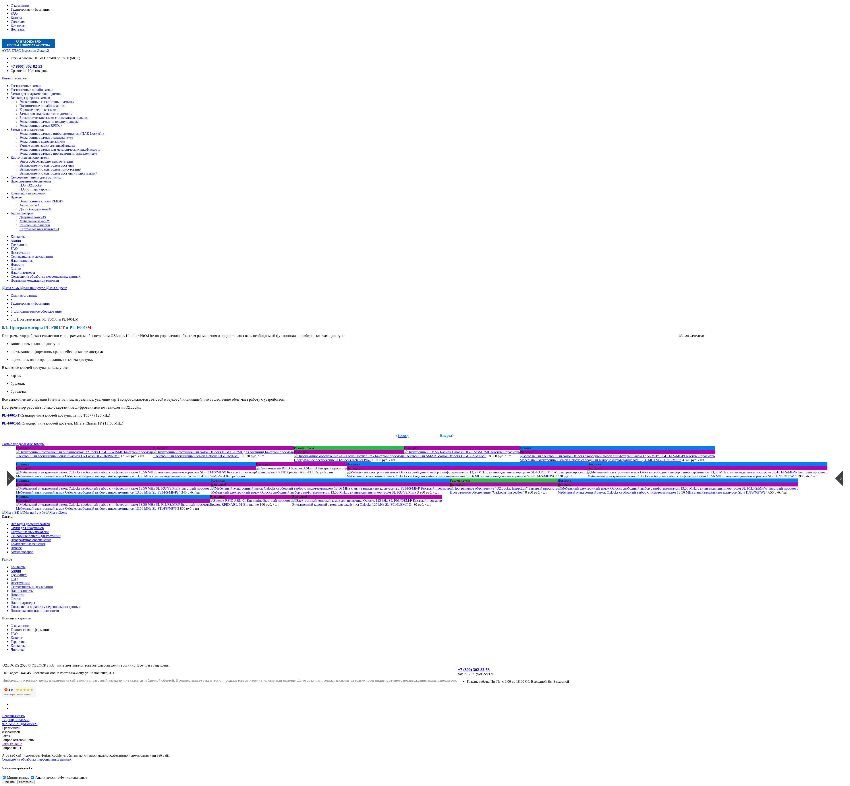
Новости (17, 264)
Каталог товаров (14, 78)
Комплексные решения (28, 544)
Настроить (26, 782)
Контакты (18, 25)
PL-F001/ (9, 415)
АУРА (6, 50)
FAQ (14, 13)
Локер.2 (43, 50)
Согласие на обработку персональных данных (45, 276)
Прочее (16, 548)
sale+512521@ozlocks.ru (19, 724)
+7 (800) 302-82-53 (26, 66)
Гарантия (18, 21)
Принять (9, 782)
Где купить (19, 244)
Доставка (18, 29)
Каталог (17, 17)
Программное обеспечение (31, 540)
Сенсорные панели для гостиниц (36, 536)
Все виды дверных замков (30, 524)
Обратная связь (13, 716)
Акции (16, 240)
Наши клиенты (22, 260)
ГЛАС (16, 50)
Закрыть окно (12, 744)
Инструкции (20, 252)
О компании (20, 5)
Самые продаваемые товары (23, 444)
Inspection (29, 50)
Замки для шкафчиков (27, 528)
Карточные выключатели (30, 532)
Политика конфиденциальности (35, 280)
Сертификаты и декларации (32, 256)
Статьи (16, 268)
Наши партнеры (23, 272)
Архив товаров (22, 552)
